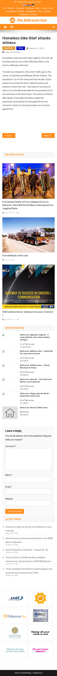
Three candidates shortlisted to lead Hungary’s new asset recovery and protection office (29, 571)
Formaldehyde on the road (15, 255)
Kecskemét (11, 11)
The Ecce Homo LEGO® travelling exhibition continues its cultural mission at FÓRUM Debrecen (28, 559)
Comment (10, 446)
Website (9, 499)
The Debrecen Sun (32, 20)
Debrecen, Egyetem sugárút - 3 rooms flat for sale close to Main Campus (35, 337)
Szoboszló (24, 15)
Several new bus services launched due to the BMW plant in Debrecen (29, 540)
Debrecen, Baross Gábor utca (34, 407)
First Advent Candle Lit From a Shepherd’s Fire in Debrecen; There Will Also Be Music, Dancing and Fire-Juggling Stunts (28, 205)
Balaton (11, 8)
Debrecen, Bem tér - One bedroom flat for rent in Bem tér (36, 380)
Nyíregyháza (31, 11)
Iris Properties (14, 328)
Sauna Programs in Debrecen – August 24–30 (27, 550)
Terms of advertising (23, 673)
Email (8, 487)
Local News (8, 48)
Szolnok (34, 15)
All (5, 8)
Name (8, 475)
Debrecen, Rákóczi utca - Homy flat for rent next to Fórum (36, 352)
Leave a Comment (12, 52)
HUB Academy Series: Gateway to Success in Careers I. (27, 313)
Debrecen (30, 8)
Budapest (20, 8)
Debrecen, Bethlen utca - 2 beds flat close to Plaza (35, 366)
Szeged (47, 11)
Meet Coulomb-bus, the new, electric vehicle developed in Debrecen (49, 136)
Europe (44, 8)
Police (20, 48)
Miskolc (21, 11)
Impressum (38, 673)
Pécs (40, 11)
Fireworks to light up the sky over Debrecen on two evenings (29, 529)
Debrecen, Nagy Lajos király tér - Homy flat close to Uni (35, 394)
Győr (51, 8)
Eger (38, 8)
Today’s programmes (10, 136)
